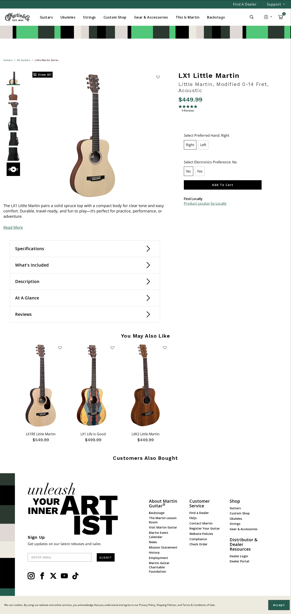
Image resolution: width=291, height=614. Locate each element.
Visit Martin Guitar (163, 527)
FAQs (193, 518)
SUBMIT (105, 557)
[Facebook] (42, 575)
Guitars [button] (46, 17)
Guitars (235, 508)
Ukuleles (236, 519)
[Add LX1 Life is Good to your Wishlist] (112, 347)
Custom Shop (240, 513)
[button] (268, 18)
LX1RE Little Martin (41, 434)
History (154, 552)
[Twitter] (53, 575)
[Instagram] (31, 575)
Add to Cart (222, 185)
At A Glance (27, 298)
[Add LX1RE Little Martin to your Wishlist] (60, 347)
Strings (235, 524)
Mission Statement (163, 547)
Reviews (23, 314)
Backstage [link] (216, 17)
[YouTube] (64, 575)
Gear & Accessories (243, 529)
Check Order (198, 544)
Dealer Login (239, 556)
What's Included (32, 265)
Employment (158, 558)
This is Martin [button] (188, 17)
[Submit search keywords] (251, 17)
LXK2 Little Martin (146, 434)
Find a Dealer (244, 4)
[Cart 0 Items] (280, 18)
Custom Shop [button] (115, 17)
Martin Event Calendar (158, 535)
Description (27, 281)
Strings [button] (89, 17)
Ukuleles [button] (68, 17)
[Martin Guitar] (17, 17)
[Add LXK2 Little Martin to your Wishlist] (164, 347)
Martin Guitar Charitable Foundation (159, 567)
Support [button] (274, 4)
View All (44, 75)
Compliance (198, 539)
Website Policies (201, 534)
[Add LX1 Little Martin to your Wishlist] (158, 77)
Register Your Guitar (204, 528)
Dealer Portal (239, 561)
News (153, 542)
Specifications (29, 248)
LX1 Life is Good (93, 434)
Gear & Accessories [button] (151, 17)
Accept (279, 605)
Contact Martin (201, 523)
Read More (13, 227)
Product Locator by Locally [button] (205, 203)
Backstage (156, 513)
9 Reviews (188, 110)
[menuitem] (46, 17)
